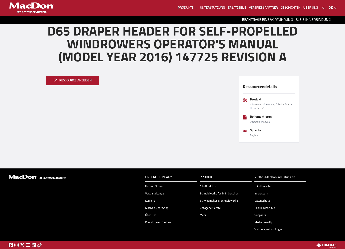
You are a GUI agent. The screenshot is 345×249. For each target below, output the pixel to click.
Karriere (150, 200)
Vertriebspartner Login (268, 229)
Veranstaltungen (155, 193)
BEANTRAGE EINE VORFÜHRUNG (267, 20)
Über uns (310, 8)
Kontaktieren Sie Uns (158, 222)
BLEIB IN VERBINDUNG (313, 20)
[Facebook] (11, 245)
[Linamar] (326, 245)
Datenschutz (262, 200)
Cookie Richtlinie (264, 208)
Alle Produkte (208, 186)
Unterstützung (212, 8)
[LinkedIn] (34, 245)
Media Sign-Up (263, 222)
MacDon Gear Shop (156, 208)
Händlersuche (262, 186)
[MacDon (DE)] (32, 8)
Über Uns (150, 215)
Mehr (203, 215)
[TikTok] (39, 245)
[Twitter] (22, 245)
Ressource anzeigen (75, 80)
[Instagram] (16, 245)
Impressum (261, 193)
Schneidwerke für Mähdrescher (219, 193)
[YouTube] (28, 245)
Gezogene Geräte (210, 208)
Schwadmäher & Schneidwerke (219, 200)
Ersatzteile (237, 8)
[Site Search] (323, 7)
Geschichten (290, 8)
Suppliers (260, 215)
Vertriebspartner (263, 8)
